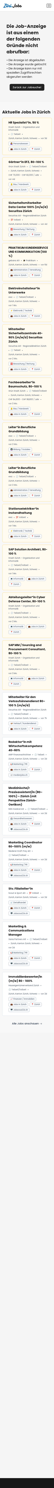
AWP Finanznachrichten (19, 754)
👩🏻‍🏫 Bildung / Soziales (20, 449)
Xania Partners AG (17, 939)
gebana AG (14, 260)
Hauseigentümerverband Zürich (23, 985)
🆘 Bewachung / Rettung (22, 229)
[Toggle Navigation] (49, 6)
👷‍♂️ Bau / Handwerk (19, 184)
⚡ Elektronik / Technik (21, 310)
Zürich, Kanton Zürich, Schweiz (22, 138)
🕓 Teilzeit (16, 134)
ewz (10, 297)
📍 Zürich (35, 149)
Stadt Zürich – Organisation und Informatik (23, 128)
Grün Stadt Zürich (16, 166)
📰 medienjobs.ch (19, 775)
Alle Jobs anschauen (25, 1023)
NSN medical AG (16, 809)
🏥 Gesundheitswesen (21, 818)
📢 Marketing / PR (18, 764)
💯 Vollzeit (16, 219)
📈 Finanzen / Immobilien (22, 999)
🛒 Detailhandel (18, 902)
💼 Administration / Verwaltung (25, 270)
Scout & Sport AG (16, 893)
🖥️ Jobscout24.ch (19, 829)
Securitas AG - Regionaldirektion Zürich (27, 215)
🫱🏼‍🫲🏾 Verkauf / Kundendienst (23, 723)
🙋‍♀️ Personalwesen (19, 143)
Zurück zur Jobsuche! (27, 87)
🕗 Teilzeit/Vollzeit (38, 166)
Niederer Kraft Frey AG (19, 851)
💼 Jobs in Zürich (18, 149)
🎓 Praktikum (29, 260)
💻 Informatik (16, 578)
